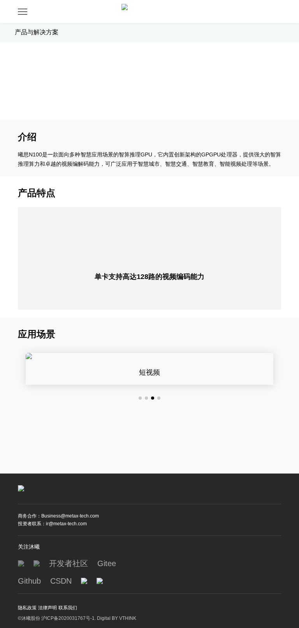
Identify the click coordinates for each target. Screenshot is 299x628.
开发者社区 (68, 563)
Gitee (106, 563)
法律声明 (47, 607)
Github (29, 581)
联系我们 (67, 607)
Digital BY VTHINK (116, 618)
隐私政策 (27, 607)
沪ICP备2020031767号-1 (68, 618)
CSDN (61, 581)
